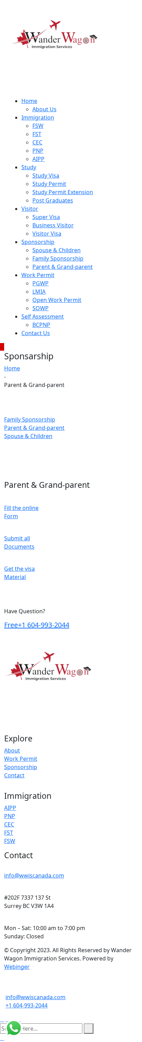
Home (29, 101)
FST (36, 134)
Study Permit (49, 184)
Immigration (37, 117)
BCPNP (41, 325)
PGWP (40, 283)
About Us (44, 109)
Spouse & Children (56, 250)
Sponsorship (37, 242)
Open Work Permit (56, 300)
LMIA (38, 291)
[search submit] (88, 1028)
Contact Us (35, 333)
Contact (14, 775)
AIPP (38, 159)
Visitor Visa (46, 233)
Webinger (17, 966)
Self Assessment (42, 316)
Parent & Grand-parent (62, 267)
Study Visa (45, 175)
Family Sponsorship (57, 258)
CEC (37, 142)
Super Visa (46, 217)
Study (28, 167)
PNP (37, 150)
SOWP (40, 308)
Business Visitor (53, 225)
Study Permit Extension (62, 192)
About (12, 750)
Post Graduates (52, 200)
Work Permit (37, 275)
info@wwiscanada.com (34, 875)
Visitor (29, 208)
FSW (37, 126)
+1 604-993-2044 (36, 624)
